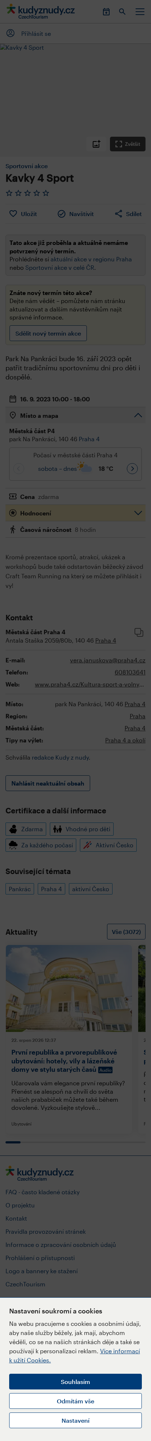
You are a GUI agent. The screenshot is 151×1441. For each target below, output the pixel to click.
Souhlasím (75, 1381)
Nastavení (75, 1420)
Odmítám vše (75, 1400)
